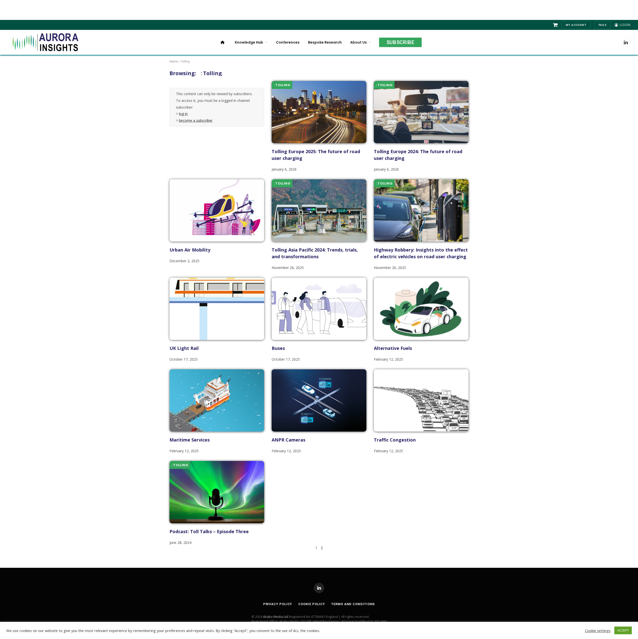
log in (183, 113)
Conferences (288, 42)
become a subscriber (196, 120)
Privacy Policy (277, 604)
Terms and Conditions (353, 604)
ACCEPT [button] (623, 630)
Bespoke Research (325, 42)
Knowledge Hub (249, 42)
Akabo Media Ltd (275, 616)
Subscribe (400, 42)
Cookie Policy (311, 604)
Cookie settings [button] (598, 630)
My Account (576, 25)
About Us (358, 42)
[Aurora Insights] (44, 42)
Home (173, 61)
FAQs (603, 25)
